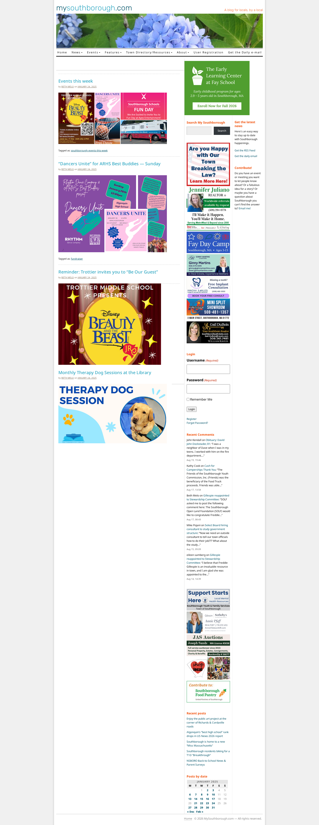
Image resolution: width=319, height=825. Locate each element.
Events (92, 52)
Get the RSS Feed (245, 150)
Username (202, 360)
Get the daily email (246, 156)
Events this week (75, 81)
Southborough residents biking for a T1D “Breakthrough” (208, 753)
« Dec (190, 812)
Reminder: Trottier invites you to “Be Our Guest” (108, 272)
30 (207, 807)
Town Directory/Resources (148, 52)
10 (213, 794)
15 (201, 799)
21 (195, 803)
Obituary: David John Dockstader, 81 (205, 442)
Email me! (245, 208)
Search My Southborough (206, 122)
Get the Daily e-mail (245, 52)
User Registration (209, 52)
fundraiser (77, 258)
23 (207, 803)
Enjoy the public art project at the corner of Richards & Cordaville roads (206, 722)
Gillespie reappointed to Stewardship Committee (208, 497)
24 (213, 803)
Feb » (199, 812)
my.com (94, 7)
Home (62, 52)
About (182, 52)
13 (189, 799)
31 (213, 807)
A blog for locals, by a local (243, 10)
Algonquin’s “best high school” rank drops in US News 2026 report (208, 734)
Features (112, 52)
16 (207, 799)
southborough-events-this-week (89, 150)
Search (222, 131)
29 (201, 807)
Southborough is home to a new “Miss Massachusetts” (206, 743)
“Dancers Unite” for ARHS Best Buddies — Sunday (109, 164)
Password (202, 380)
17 (213, 799)
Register (192, 419)
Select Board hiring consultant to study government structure (207, 529)
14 (195, 799)
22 (201, 803)
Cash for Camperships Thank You (201, 467)
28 (195, 807)
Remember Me (201, 399)
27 (189, 807)
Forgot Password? (197, 423)
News (76, 52)
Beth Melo (67, 86)
